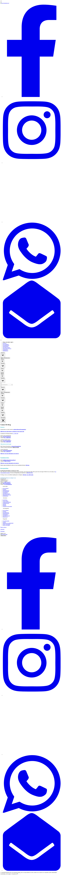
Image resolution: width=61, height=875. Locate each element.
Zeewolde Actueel (6, 493)
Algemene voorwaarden (7, 506)
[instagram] (32, 162)
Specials (4, 504)
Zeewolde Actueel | (6, 347)
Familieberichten (6, 503)
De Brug (4, 489)
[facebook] (32, 96)
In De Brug (5, 499)
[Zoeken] (12, 384)
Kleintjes (4, 505)
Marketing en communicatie (8, 523)
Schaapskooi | (5, 349)
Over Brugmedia (6, 520)
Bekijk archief (3, 535)
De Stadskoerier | (6, 345)
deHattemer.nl (5, 350)
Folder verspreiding (6, 524)
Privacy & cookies (6, 525)
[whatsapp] (32, 279)
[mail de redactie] (32, 337)
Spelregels (2, 529)
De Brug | (5, 343)
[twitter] (32, 222)
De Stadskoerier (6, 491)
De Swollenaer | (6, 344)
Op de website (5, 501)
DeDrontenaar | (6, 346)
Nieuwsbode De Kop (7, 494)
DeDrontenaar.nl (6, 490)
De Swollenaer (5, 488)
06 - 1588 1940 (15, 433)
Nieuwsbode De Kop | (7, 348)
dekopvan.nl (5, 516)
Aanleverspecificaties (7, 502)
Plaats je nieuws (3, 527)
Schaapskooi (5, 492)
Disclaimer (2, 531)
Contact (4, 522)
